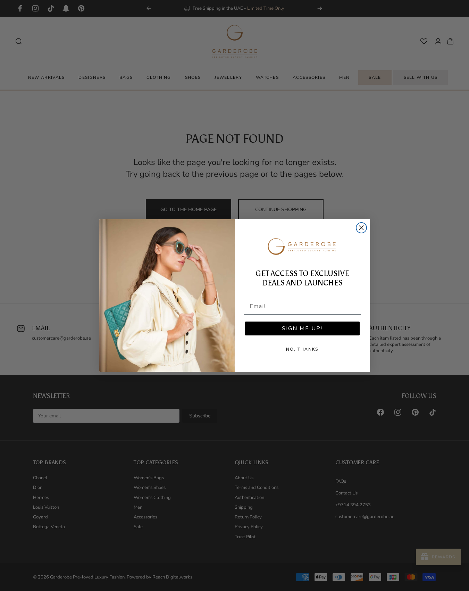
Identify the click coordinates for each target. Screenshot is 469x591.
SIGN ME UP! (302, 328)
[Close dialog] (361, 228)
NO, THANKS (302, 349)
